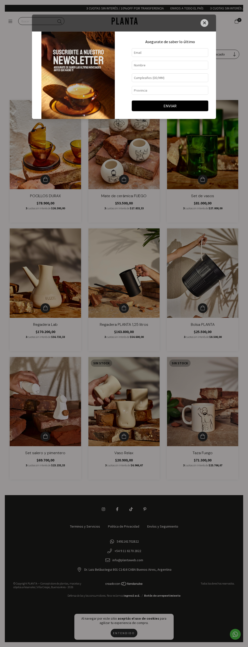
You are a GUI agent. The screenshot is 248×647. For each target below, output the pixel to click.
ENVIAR (170, 106)
